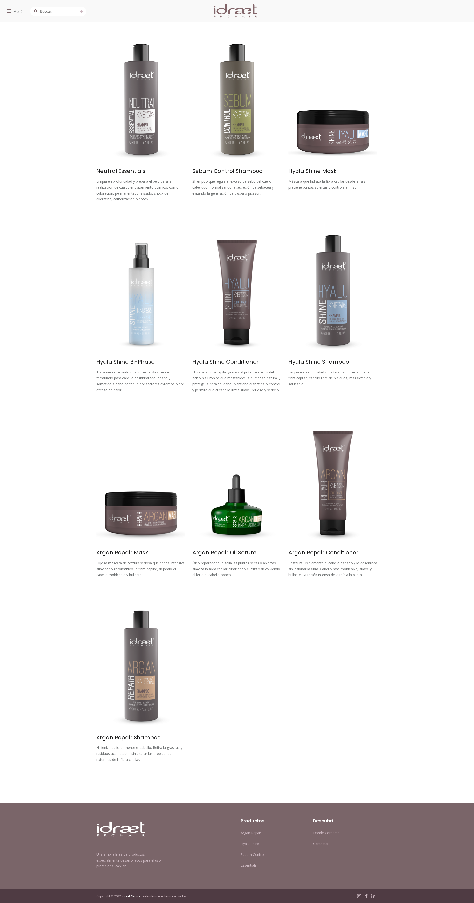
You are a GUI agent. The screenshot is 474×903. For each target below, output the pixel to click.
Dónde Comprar (326, 832)
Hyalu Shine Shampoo (318, 362)
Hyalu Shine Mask (312, 171)
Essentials (249, 865)
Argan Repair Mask (122, 552)
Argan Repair (251, 832)
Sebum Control (253, 854)
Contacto (320, 843)
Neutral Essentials (120, 171)
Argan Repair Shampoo (128, 737)
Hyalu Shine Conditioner (225, 362)
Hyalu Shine (250, 843)
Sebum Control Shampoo (227, 171)
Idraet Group (131, 896)
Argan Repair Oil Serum (224, 552)
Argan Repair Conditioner (323, 552)
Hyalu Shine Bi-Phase (125, 362)
